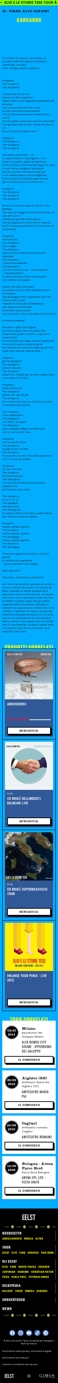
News (7, 1308)
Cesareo (33, 1252)
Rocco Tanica (27, 1267)
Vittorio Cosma (39, 1277)
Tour (6, 1247)
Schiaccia (29, 730)
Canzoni (42, 1291)
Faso (22, 1252)
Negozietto (12, 1233)
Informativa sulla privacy (16, 1351)
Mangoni (23, 1272)
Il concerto (29, 1059)
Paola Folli (19, 1277)
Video (19, 1291)
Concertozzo (13, 1299)
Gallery (7, 1291)
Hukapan (48, 1340)
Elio (14, 1252)
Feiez (5, 1277)
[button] (27, 1376)
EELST (5, 1252)
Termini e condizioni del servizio (20, 1364)
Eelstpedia (11, 1285)
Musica (28, 1238)
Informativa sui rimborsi (15, 1357)
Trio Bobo (47, 1252)
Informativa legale (41, 1351)
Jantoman (8, 1272)
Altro (39, 1238)
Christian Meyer (42, 1272)
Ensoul (33, 1343)
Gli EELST (9, 1261)
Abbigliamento (12, 1238)
